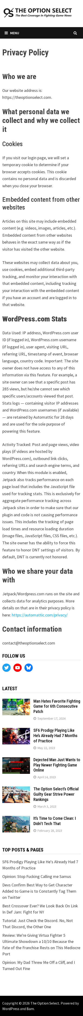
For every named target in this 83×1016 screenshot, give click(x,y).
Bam (30, 1008)
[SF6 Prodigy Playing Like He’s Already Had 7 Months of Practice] (16, 731)
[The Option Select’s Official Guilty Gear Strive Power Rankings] (16, 789)
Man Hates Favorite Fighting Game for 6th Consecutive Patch (56, 706)
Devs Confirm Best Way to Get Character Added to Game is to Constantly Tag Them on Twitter (39, 891)
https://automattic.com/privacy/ (40, 615)
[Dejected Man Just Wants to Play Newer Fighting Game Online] (16, 760)
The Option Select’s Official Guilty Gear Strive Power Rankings (56, 794)
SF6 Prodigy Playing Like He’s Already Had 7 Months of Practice (55, 735)
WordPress (10, 1008)
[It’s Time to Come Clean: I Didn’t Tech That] (16, 819)
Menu (14, 33)
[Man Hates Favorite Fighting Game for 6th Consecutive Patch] (16, 701)
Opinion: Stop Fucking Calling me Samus (36, 876)
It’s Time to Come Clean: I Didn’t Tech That (54, 821)
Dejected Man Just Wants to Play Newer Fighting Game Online (56, 765)
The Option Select (44, 1003)
